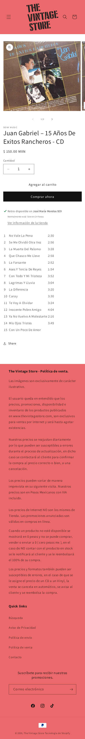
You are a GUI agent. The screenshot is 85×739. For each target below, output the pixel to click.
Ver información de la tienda (28, 223)
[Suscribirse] (71, 689)
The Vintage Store (34, 733)
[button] (9, 17)
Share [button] (12, 343)
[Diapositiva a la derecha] (52, 119)
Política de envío (20, 638)
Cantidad (9, 160)
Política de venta (20, 647)
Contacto (15, 657)
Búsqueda (16, 618)
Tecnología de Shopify (57, 733)
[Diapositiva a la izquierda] (33, 119)
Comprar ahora (42, 197)
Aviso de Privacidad (22, 628)
